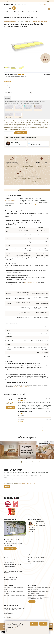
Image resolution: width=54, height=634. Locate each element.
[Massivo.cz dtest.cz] (12, 511)
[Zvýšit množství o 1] (11, 132)
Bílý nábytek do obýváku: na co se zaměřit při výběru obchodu (39, 588)
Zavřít (14, 149)
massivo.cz (32, 527)
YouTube (32, 531)
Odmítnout (34, 624)
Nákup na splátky (8, 582)
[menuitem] (7, 11)
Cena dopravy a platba (14, 1)
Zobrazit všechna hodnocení (34, 429)
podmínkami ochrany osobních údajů (26, 483)
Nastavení (11, 631)
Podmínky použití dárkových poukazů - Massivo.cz (14, 572)
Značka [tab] (33, 190)
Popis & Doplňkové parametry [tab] (11, 190)
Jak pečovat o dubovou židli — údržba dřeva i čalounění (13, 612)
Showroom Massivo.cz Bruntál (36, 561)
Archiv (31, 601)
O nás (29, 564)
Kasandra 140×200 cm (23, 284)
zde (15, 627)
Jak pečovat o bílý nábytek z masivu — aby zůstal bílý (14, 616)
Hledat (44, 4)
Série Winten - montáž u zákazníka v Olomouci (13, 592)
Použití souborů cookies (10, 579)
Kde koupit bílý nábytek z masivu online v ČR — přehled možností (38, 592)
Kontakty (6, 1)
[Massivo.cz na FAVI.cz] (8, 504)
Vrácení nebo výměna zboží (11, 569)
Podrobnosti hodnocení (40, 21)
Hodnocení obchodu (25, 1)
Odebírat (7, 486)
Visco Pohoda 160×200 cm (30, 282)
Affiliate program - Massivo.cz (11, 575)
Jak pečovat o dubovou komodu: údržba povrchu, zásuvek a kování (14, 608)
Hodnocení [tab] (22, 190)
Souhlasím (43, 624)
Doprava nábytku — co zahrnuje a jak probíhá (37, 558)
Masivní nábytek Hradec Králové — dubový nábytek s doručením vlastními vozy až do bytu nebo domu (38, 597)
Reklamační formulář (9, 566)
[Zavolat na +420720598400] (45, 1)
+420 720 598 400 (40, 522)
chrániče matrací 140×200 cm (21, 386)
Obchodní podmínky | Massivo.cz (12, 564)
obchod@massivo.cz (40, 525)
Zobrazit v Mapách (10, 548)
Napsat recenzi (10, 407)
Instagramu (26, 462)
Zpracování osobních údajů (11, 577)
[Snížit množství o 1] (5, 132)
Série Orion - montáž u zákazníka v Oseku (14, 595)
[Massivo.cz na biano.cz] (16, 504)
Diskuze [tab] (28, 190)
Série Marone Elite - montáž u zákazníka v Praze (14, 588)
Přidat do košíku (21, 133)
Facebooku (37, 462)
